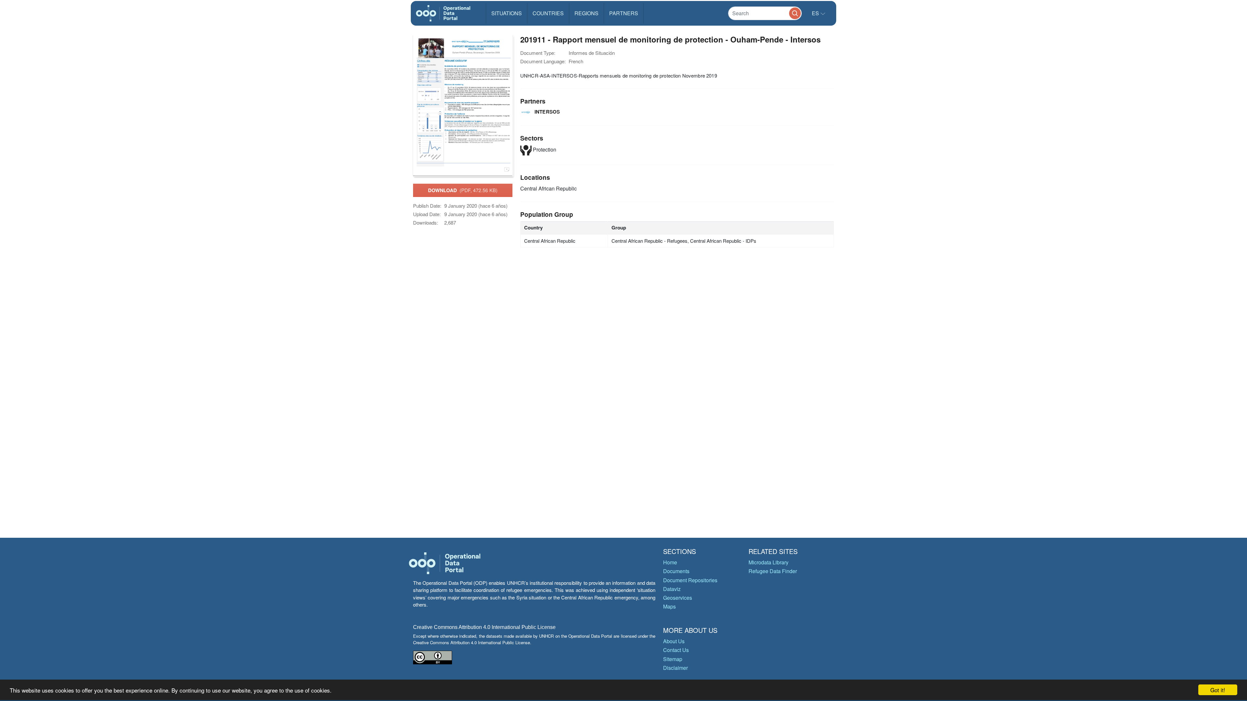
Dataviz (672, 589)
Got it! (1217, 690)
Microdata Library (768, 562)
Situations (506, 13)
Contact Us (676, 650)
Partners (623, 13)
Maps (669, 606)
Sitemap (672, 659)
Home (670, 562)
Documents (676, 571)
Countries (548, 13)
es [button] (816, 13)
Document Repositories (690, 580)
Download (463, 190)
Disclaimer (675, 667)
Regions (586, 13)
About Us (674, 641)
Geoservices (677, 597)
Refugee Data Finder (773, 571)
